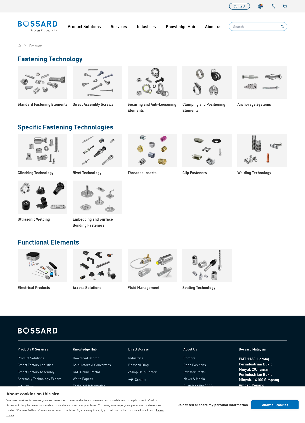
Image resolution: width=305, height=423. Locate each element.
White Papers (83, 378)
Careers (189, 358)
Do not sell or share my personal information (212, 405)
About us (213, 26)
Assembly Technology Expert (39, 378)
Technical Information (89, 386)
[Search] (282, 26)
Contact (239, 6)
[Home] (19, 45)
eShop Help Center (142, 372)
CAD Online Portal (86, 372)
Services (119, 26)
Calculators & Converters (92, 365)
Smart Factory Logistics (35, 365)
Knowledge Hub (180, 26)
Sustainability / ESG (198, 386)
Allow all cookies (275, 405)
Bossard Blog (138, 365)
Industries (146, 26)
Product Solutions (84, 26)
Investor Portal (194, 372)
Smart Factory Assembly (36, 372)
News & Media (194, 378)
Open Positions (194, 365)
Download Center (86, 358)
